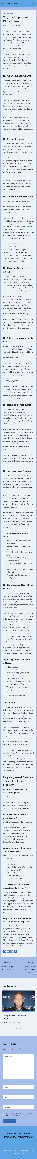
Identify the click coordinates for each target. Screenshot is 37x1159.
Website (7, 1107)
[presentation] (18, 1001)
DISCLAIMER (10, 1137)
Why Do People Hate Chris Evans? (9, 966)
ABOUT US (11, 1133)
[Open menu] (33, 3)
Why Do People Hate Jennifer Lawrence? (29, 967)
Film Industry (8, 13)
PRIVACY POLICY (25, 1137)
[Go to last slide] (5, 1009)
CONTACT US (24, 1133)
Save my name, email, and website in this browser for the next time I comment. (18, 1114)
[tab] (14, 1028)
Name (6, 1087)
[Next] (32, 1009)
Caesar (7, 26)
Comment (8, 1057)
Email (7, 1097)
